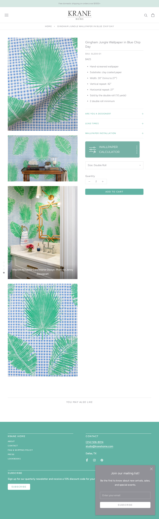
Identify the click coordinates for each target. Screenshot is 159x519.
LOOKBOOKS (14, 459)
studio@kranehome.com (99, 446)
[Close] (151, 468)
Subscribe (125, 505)
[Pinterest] (102, 460)
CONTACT (13, 446)
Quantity (90, 176)
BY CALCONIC (137, 149)
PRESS (11, 454)
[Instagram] (94, 460)
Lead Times (92, 123)
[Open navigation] (6, 15)
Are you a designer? (98, 114)
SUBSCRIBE (18, 486)
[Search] (146, 15)
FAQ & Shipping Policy (20, 450)
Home (48, 26)
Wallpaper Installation (100, 133)
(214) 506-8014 (94, 442)
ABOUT (11, 441)
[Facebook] (87, 460)
